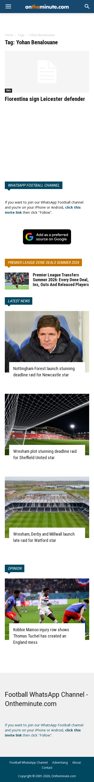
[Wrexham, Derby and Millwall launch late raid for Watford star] (47, 507)
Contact (47, 768)
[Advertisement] (47, 21)
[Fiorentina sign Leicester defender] (47, 72)
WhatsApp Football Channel (34, 185)
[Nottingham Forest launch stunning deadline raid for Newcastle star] (47, 341)
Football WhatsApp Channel (29, 762)
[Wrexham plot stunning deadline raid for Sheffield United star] (47, 424)
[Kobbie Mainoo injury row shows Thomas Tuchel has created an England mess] (47, 609)
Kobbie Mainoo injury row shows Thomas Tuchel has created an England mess (41, 636)
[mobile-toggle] (8, 6)
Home (9, 35)
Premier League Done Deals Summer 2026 (43, 262)
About (76, 762)
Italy (8, 90)
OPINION (14, 568)
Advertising (60, 762)
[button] (87, 6)
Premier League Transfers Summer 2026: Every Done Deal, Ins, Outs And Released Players (61, 279)
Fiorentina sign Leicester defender (45, 99)
